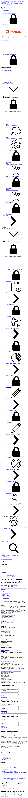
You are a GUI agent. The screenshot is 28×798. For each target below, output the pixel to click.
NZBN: (2, 613)
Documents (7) (6, 596)
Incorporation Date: (5, 615)
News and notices (7, 758)
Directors (2, 661)
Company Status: (4, 616)
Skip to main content (5, 1)
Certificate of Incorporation (16, 588)
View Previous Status (5, 617)
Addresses (5, 593)
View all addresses (5, 659)
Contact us (5, 769)
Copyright (5, 786)
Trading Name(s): (4, 673)
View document (4, 695)
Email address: (4, 690)
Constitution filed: (4, 631)
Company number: (5, 612)
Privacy (5, 785)
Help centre (5, 757)
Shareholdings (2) (7, 595)
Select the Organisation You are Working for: (10, 794)
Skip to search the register (15, 1)
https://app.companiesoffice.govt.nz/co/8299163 (11, 671)
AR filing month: (4, 632)
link (21, 611)
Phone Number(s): (5, 675)
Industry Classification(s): (6, 679)
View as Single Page (5, 588)
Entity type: (3, 629)
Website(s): (3, 678)
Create (8, 24)
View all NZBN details (5, 681)
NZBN (4, 599)
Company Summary (7, 591)
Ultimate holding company (6, 635)
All (6, 10)
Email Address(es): (5, 676)
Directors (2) (6, 594)
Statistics (5, 759)
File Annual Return (10, 575)
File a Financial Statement (11, 576)
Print (5, 589)
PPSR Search (6, 598)
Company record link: (5, 669)
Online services (6, 755)
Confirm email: (4, 693)
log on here (14, 585)
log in (10, 111)
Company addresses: (5, 650)
